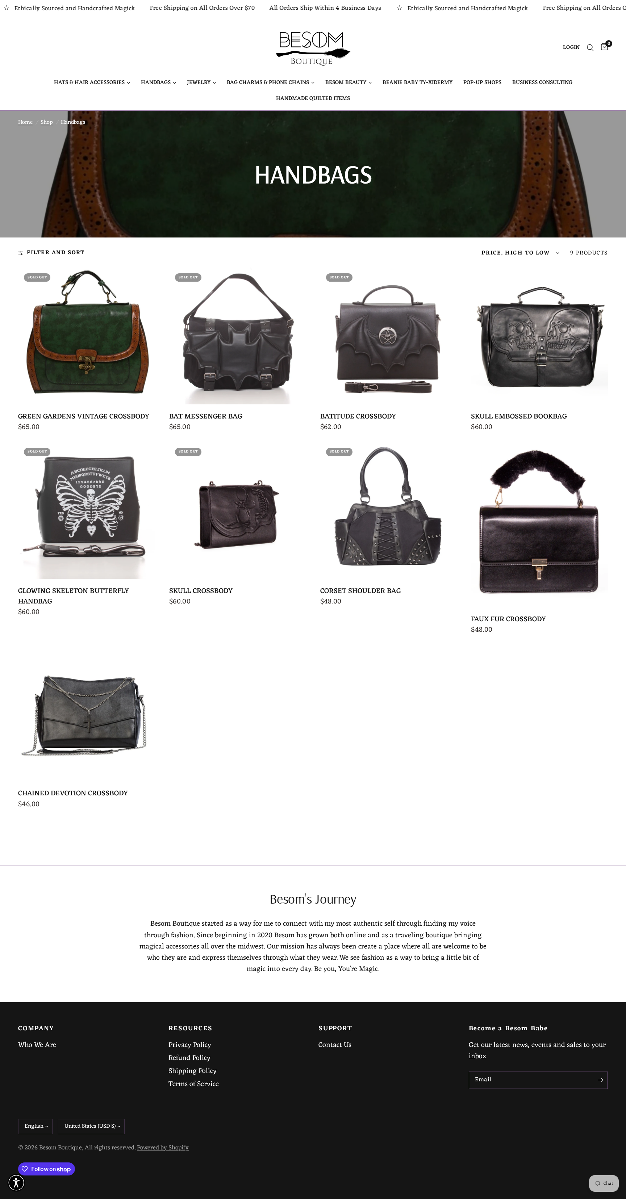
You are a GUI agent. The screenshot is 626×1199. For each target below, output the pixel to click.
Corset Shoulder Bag (360, 591)
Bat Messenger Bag (205, 417)
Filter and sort (55, 252)
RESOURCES (190, 1029)
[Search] (590, 48)
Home (25, 122)
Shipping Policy (192, 1071)
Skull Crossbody (201, 591)
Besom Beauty (345, 83)
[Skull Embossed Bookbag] (539, 336)
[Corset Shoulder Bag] (388, 510)
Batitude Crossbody (358, 417)
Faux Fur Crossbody (508, 619)
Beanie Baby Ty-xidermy (417, 83)
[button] (16, 1183)
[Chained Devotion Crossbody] (86, 713)
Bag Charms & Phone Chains (268, 83)
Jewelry (198, 83)
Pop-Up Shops (482, 83)
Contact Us (334, 1045)
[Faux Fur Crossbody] (539, 524)
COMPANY (36, 1029)
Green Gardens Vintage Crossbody (83, 417)
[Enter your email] (600, 1080)
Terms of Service (193, 1084)
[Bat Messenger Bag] (237, 336)
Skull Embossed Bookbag (519, 417)
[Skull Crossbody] (237, 510)
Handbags (156, 83)
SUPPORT (335, 1029)
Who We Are (37, 1045)
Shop (47, 122)
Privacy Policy (189, 1045)
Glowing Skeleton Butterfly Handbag (73, 596)
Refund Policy (189, 1058)
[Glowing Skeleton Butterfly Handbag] (86, 510)
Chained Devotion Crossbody (73, 793)
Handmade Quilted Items (313, 98)
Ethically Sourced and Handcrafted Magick (410, 8)
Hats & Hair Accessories (89, 83)
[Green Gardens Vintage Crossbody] (86, 336)
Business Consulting (542, 83)
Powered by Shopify (163, 1148)
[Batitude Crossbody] (388, 336)
